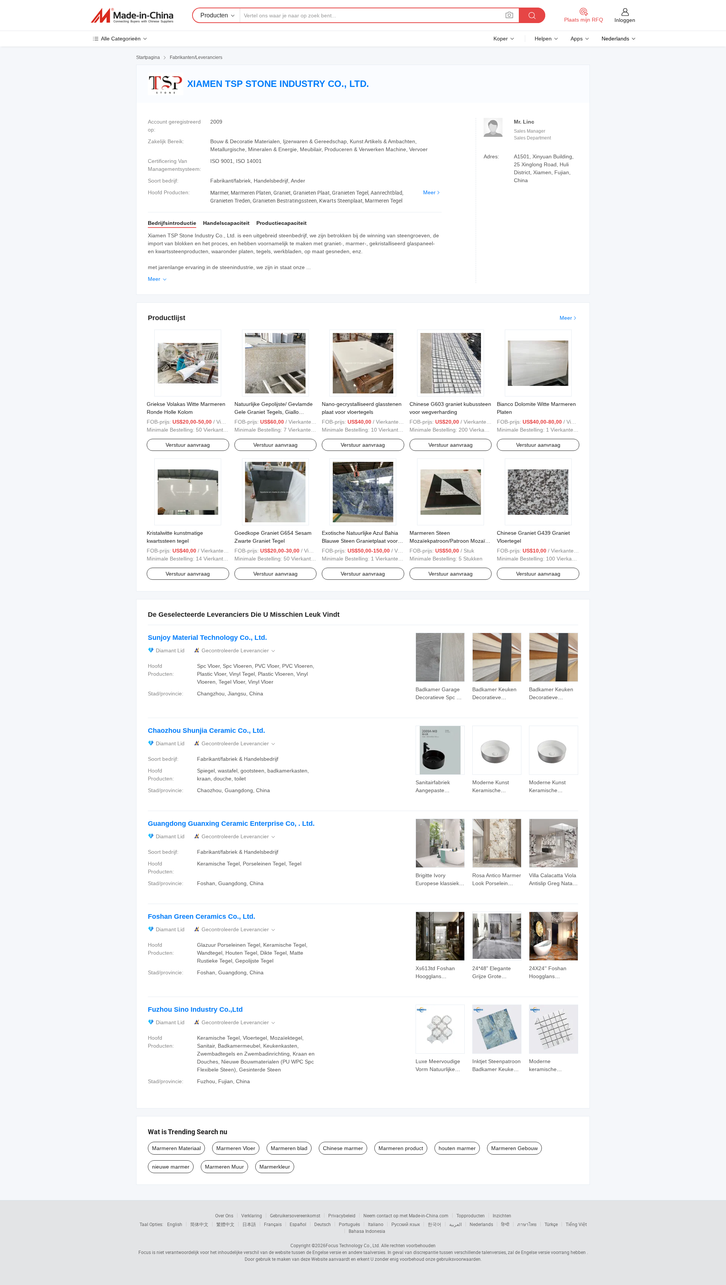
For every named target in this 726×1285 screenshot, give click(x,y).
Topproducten (470, 1215)
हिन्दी (505, 1224)
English (174, 1224)
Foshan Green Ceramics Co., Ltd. (201, 916)
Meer (429, 192)
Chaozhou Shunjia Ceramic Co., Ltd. (206, 730)
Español (298, 1224)
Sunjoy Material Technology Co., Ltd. (207, 637)
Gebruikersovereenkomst (295, 1215)
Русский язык (405, 1224)
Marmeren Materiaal (176, 1148)
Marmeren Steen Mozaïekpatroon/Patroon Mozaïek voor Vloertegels (450, 541)
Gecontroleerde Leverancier (239, 650)
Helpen (543, 39)
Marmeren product (401, 1148)
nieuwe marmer (170, 1167)
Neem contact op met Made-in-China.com (405, 1215)
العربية (455, 1224)
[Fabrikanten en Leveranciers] (132, 15)
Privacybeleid (341, 1215)
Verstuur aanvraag (188, 445)
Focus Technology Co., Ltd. (353, 1245)
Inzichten (502, 1215)
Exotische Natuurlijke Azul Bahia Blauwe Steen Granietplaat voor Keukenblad (360, 541)
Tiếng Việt (576, 1224)
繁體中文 (225, 1224)
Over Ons (224, 1215)
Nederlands (481, 1224)
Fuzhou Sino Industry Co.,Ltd (195, 1009)
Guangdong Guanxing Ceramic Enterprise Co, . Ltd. (231, 823)
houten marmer (457, 1148)
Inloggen (624, 20)
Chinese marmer (343, 1148)
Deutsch (322, 1224)
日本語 (249, 1224)
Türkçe (551, 1224)
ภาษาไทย (527, 1224)
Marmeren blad (289, 1148)
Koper (500, 39)
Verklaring (251, 1215)
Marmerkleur (274, 1167)
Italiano (375, 1224)
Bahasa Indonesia (367, 1231)
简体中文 (199, 1224)
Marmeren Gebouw (514, 1148)
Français (273, 1224)
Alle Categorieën (121, 39)
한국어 (434, 1224)
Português (349, 1224)
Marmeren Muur (224, 1167)
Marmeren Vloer (235, 1148)
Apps (577, 39)
